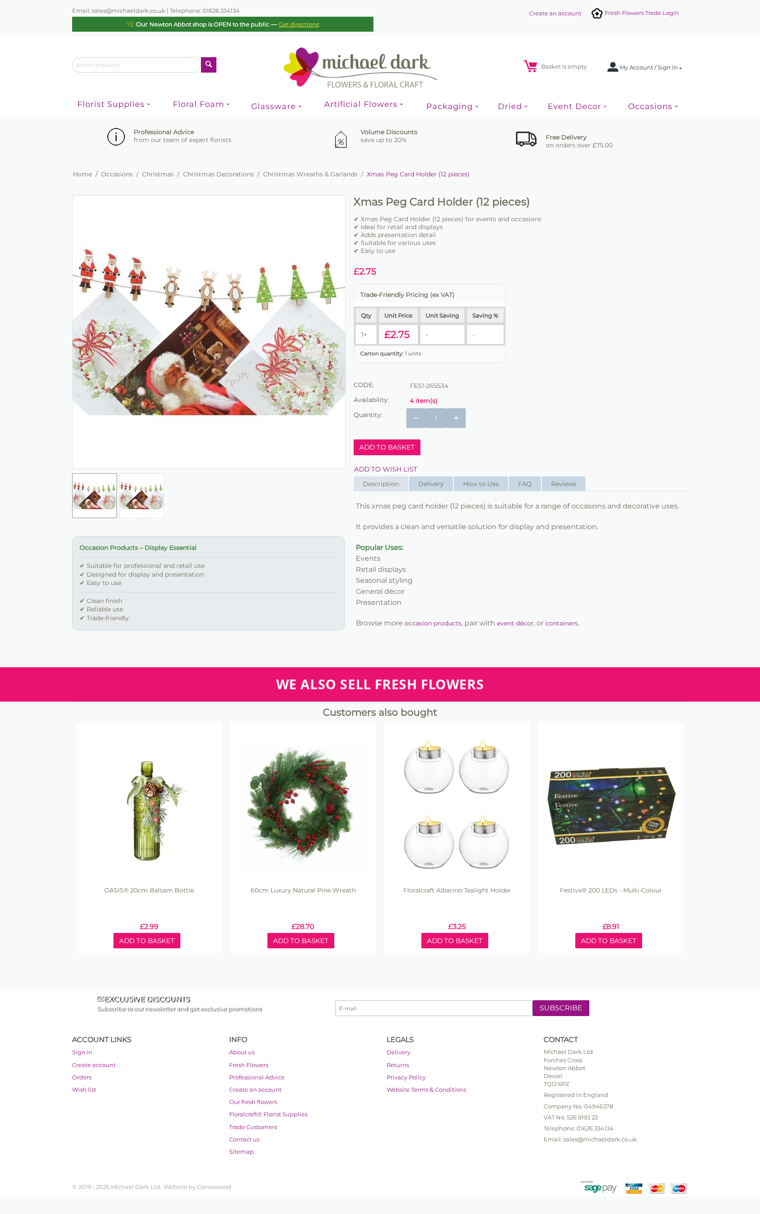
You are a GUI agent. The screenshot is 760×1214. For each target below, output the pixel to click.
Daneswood (214, 1186)
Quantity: (368, 415)
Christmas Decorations (218, 174)
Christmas (158, 174)
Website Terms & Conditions (426, 1089)
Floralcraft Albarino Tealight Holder (457, 890)
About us (242, 1052)
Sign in (82, 1052)
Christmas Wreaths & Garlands (310, 174)
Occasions (117, 174)
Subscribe (561, 1008)
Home (82, 174)
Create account (94, 1064)
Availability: (371, 400)
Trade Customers (253, 1126)
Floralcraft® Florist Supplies (268, 1114)
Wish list (84, 1089)
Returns (398, 1064)
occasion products (433, 623)
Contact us (244, 1139)
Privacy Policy (406, 1077)
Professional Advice (257, 1077)
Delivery (398, 1052)
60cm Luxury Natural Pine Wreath (303, 890)
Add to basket (387, 447)
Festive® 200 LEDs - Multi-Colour (611, 890)
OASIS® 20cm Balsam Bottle (149, 890)
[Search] (208, 65)
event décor (515, 623)
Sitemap (241, 1151)
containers (561, 623)
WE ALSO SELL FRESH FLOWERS (380, 684)
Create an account (555, 13)
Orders (81, 1077)
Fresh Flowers (248, 1064)
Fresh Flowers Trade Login (641, 12)
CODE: (364, 385)
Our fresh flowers (253, 1101)
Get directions (299, 24)
